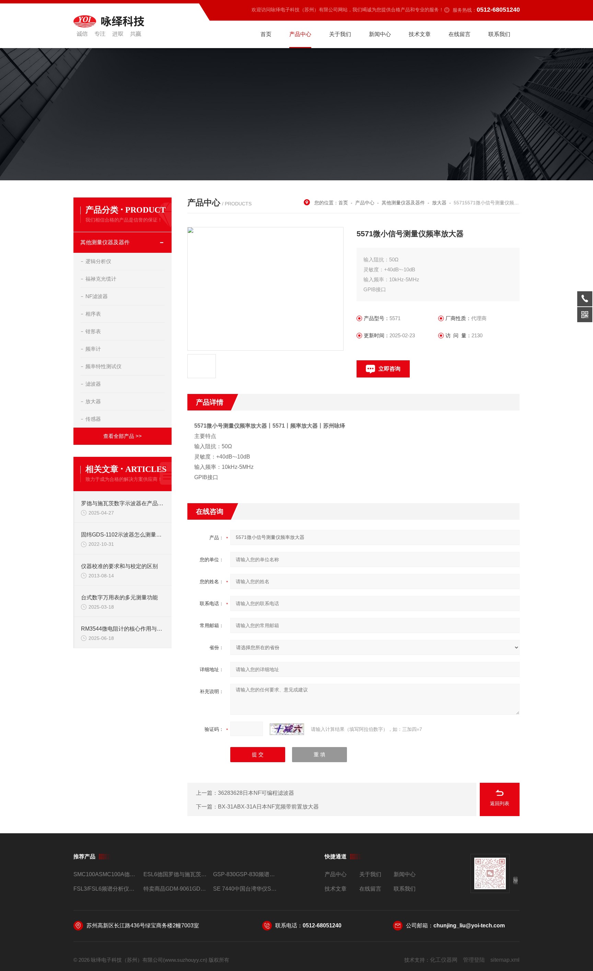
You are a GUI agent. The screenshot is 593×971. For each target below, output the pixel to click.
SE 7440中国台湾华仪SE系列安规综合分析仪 (245, 889)
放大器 (93, 401)
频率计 (93, 349)
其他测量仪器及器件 (105, 242)
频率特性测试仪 (103, 366)
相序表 (93, 314)
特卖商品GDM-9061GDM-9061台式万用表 (175, 889)
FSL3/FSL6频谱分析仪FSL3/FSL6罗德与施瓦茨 (105, 889)
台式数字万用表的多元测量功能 (119, 597)
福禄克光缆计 (100, 279)
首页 (265, 34)
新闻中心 (380, 34)
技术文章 (420, 34)
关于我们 (340, 34)
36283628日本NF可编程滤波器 (256, 793)
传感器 (93, 419)
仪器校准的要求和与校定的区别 (119, 566)
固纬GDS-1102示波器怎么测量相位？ (123, 535)
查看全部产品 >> (122, 436)
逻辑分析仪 (98, 261)
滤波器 (93, 384)
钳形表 (93, 331)
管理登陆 (474, 960)
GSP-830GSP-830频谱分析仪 (245, 874)
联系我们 (499, 34)
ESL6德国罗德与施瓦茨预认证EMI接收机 (175, 874)
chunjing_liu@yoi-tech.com (469, 925)
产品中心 (300, 34)
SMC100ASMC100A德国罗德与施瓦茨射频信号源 (105, 874)
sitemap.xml (505, 960)
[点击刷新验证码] (287, 729)
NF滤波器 (96, 296)
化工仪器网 (443, 960)
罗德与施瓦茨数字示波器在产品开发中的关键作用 (123, 503)
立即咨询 (389, 369)
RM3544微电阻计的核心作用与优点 (123, 629)
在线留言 (459, 34)
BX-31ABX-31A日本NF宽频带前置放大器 (268, 807)
